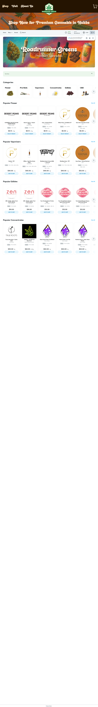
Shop (5, 6)
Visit (15, 6)
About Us (27, 6)
